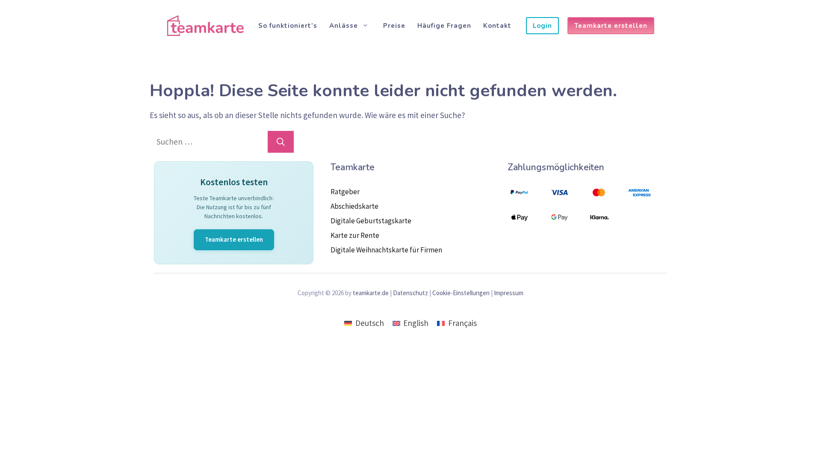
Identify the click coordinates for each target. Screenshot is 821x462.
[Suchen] (281, 142)
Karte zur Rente (355, 235)
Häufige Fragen (444, 25)
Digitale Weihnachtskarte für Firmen (386, 250)
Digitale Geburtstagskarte (371, 220)
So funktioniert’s (287, 25)
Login (542, 25)
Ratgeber (345, 191)
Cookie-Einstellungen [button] (461, 293)
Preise (394, 25)
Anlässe (343, 25)
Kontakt (497, 25)
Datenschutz (410, 293)
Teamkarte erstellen (610, 25)
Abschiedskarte (354, 206)
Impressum (508, 293)
